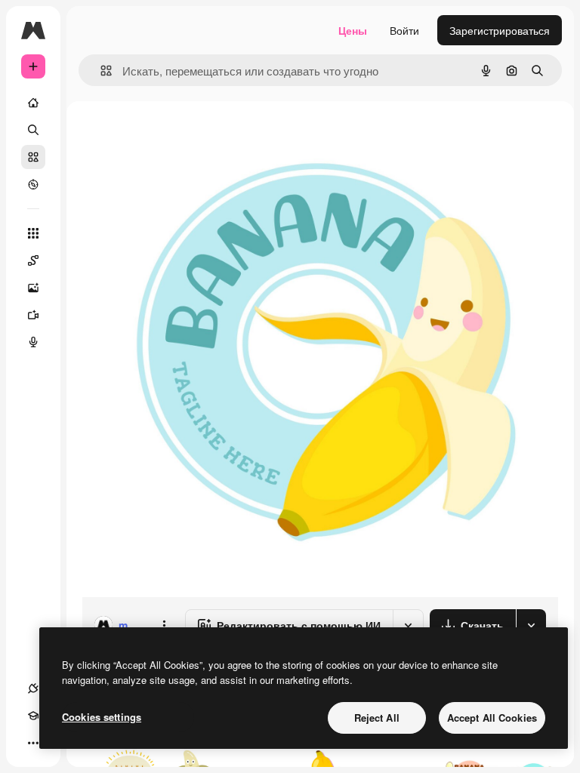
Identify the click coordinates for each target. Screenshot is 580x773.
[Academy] (33, 716)
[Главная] (33, 103)
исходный (182, 135)
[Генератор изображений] (33, 288)
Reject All (377, 717)
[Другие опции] (164, 625)
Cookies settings (101, 717)
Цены (352, 30)
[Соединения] (33, 688)
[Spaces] (33, 260)
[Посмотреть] (33, 184)
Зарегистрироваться (499, 30)
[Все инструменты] (33, 233)
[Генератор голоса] (33, 342)
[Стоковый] (33, 157)
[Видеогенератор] (33, 315)
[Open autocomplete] (100, 70)
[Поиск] (33, 130)
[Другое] (33, 743)
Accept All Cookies (492, 717)
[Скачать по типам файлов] (531, 625)
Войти (404, 30)
